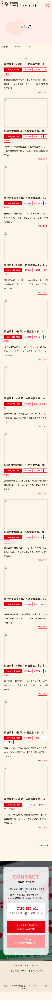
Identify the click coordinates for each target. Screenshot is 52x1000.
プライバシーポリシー (19, 971)
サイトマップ (36, 971)
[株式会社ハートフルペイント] (19, 4)
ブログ (18, 69)
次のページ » (43, 845)
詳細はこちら (42, 92)
